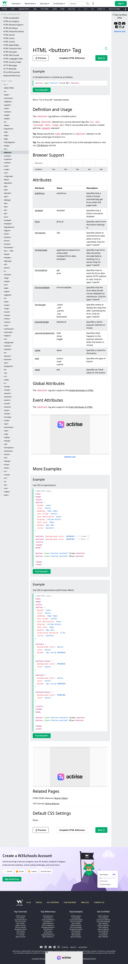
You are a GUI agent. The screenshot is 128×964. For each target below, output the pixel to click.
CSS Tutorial (20, 918)
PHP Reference (48, 929)
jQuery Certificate (103, 929)
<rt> (5, 376)
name (37, 350)
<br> (5, 149)
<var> (5, 488)
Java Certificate (103, 931)
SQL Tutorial (20, 923)
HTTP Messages (10, 65)
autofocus (39, 193)
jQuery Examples (76, 937)
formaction (40, 232)
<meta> (6, 318)
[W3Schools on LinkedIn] (119, 23)
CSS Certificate (103, 918)
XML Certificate (103, 937)
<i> (4, 271)
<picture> (7, 359)
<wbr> (6, 495)
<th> (5, 457)
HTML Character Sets (12, 48)
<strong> (7, 417)
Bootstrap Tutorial (20, 929)
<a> (5, 91)
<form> (6, 240)
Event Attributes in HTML (80, 407)
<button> (7, 152)
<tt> (5, 478)
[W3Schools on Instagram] (120, 27)
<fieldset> (7, 223)
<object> (7, 335)
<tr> (5, 471)
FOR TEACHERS (70, 902)
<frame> (7, 244)
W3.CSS (71, 9)
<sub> (6, 424)
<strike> (7, 413)
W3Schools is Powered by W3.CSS (84, 959)
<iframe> (7, 274)
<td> (5, 444)
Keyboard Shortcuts (11, 75)
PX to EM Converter (11, 72)
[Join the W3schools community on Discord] (124, 23)
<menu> (6, 315)
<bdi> (5, 132)
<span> (6, 410)
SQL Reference (48, 922)
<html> (6, 267)
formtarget (40, 304)
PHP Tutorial (20, 931)
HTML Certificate (103, 916)
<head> (6, 254)
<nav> (6, 325)
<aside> (6, 115)
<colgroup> (8, 176)
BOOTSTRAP (114, 9)
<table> (6, 437)
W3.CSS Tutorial (20, 927)
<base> (6, 125)
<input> (6, 281)
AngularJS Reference (48, 935)
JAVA (54, 9)
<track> (6, 474)
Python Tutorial (21, 925)
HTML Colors (8, 38)
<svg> (5, 434)
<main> (6, 305)
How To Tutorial (20, 922)
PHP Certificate (103, 927)
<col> (5, 172)
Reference (72, 58)
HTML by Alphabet (11, 18)
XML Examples (76, 935)
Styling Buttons (52, 803)
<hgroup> (7, 261)
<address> (7, 101)
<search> (7, 393)
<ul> (5, 485)
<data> (6, 179)
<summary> (8, 427)
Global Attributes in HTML (81, 390)
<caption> (7, 159)
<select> (7, 400)
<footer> (7, 237)
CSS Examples (76, 918)
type (37, 358)
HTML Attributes (10, 28)
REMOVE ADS (70, 457)
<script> (7, 390)
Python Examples (76, 925)
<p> (5, 352)
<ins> (5, 284)
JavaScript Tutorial (20, 920)
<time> (6, 464)
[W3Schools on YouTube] (116, 23)
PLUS (28, 902)
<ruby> (6, 379)
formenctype (41, 250)
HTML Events (9, 35)
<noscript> (8, 332)
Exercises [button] (44, 3)
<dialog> (7, 200)
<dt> (5, 213)
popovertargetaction (45, 333)
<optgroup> (8, 342)
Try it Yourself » (41, 89)
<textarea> (8, 451)
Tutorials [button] (15, 3)
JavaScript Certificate (103, 920)
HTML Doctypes (10, 52)
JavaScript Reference (48, 920)
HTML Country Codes (12, 62)
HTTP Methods (9, 68)
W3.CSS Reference (48, 925)
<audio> (6, 118)
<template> (8, 447)
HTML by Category (11, 21)
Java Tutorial (20, 933)
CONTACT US (99, 902)
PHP (62, 9)
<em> (5, 217)
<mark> (6, 312)
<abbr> (6, 94)
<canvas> (7, 156)
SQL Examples (76, 923)
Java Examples (76, 933)
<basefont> (8, 128)
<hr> (5, 264)
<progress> (8, 366)
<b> (5, 122)
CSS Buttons (42, 145)
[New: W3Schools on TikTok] (123, 27)
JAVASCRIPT (24, 9)
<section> (7, 396)
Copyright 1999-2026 (39, 959)
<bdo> (6, 135)
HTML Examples (76, 916)
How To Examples (76, 922)
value (37, 369)
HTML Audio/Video (11, 45)
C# (92, 9)
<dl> (5, 210)
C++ (86, 9)
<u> (5, 481)
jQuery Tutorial (20, 937)
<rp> (5, 373)
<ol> (5, 339)
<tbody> (7, 440)
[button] (87, 3)
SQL (35, 9)
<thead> (7, 461)
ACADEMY (82, 947)
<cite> (6, 166)
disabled (39, 210)
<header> (7, 257)
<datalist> (7, 183)
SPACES (39, 902)
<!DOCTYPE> (8, 88)
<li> (5, 298)
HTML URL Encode (11, 55)
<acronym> (8, 98)
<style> (6, 420)
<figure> (7, 230)
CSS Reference (48, 918)
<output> (7, 349)
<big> (5, 139)
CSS (12, 9)
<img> (6, 278)
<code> (6, 169)
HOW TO (101, 9)
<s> (4, 383)
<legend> (7, 295)
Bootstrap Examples (76, 929)
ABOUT (73, 947)
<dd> (5, 186)
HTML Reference (48, 916)
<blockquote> (9, 142)
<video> (6, 491)
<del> (5, 189)
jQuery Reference (48, 937)
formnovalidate (42, 287)
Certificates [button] (58, 3)
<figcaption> (9, 227)
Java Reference (48, 933)
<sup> (6, 430)
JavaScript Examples (76, 920)
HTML (4, 9)
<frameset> (8, 247)
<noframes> (8, 329)
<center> (7, 162)
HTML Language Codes (13, 58)
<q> (5, 369)
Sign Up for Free (12, 879)
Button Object (61, 798)
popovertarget (42, 321)
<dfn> (5, 196)
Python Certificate (103, 925)
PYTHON (44, 9)
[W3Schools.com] (19, 904)
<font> (6, 234)
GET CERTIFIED (53, 902)
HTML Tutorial (20, 916)
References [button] (30, 3)
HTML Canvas (9, 41)
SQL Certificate (103, 923)
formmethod (41, 270)
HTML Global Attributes (13, 31)
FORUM (65, 947)
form (37, 221)
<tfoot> (6, 454)
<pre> (5, 362)
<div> (5, 206)
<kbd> (6, 288)
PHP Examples (75, 931)
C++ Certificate (103, 933)
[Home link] (4, 3)
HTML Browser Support (13, 24)
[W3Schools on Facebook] (116, 27)
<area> (6, 108)
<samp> (6, 386)
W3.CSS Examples (76, 927)
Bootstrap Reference (48, 927)
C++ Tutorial (20, 935)
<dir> (5, 203)
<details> (7, 193)
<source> (7, 407)
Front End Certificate (103, 922)
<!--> (5, 84)
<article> (7, 111)
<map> (6, 308)
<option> (7, 345)
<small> (6, 403)
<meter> (7, 322)
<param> (7, 356)
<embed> (7, 220)
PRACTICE (85, 902)
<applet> (7, 105)
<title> (6, 468)
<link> (6, 301)
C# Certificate (103, 935)
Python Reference (48, 923)
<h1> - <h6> (8, 251)
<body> (6, 145)
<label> (6, 291)
